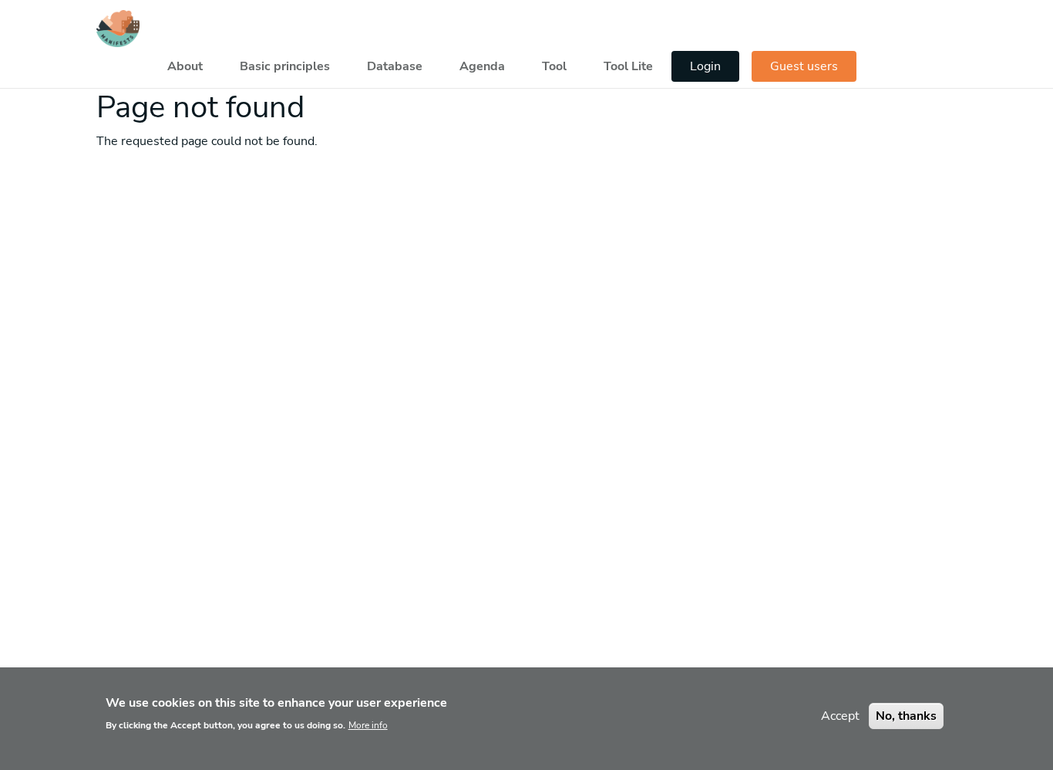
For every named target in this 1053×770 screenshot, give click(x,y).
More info (368, 725)
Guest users (804, 66)
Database (394, 66)
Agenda (482, 66)
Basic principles (285, 66)
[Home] (118, 28)
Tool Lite (628, 66)
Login (705, 66)
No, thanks (906, 716)
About (185, 66)
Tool (554, 66)
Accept (840, 716)
